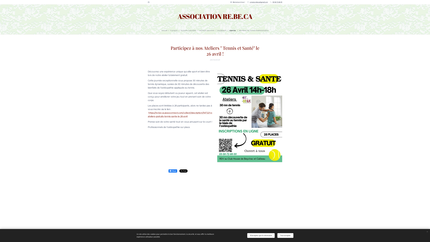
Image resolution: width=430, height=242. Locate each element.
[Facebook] (148, 2)
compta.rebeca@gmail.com (259, 2)
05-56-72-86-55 (277, 2)
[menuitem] (165, 30)
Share (174, 171)
